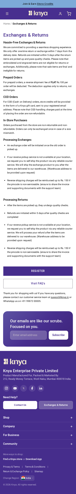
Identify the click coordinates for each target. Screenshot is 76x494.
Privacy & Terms (11, 466)
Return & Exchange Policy (16, 471)
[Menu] (7, 13)
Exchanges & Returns (25, 23)
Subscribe (58, 335)
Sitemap (38, 471)
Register (38, 271)
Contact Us (20, 405)
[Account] (60, 13)
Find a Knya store (12, 459)
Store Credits (45, 4)
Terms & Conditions (35, 466)
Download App (34, 459)
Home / (7, 23)
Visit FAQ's (38, 283)
